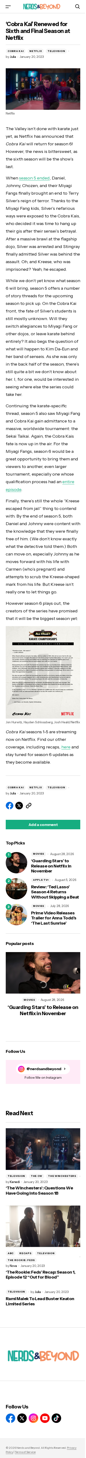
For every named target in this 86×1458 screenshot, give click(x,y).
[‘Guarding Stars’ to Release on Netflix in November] (16, 862)
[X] (22, 1418)
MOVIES (38, 853)
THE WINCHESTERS (62, 1176)
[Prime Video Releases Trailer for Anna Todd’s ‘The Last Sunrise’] (16, 914)
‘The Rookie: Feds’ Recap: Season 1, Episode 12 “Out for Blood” (40, 1275)
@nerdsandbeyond (44, 1069)
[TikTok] (56, 1418)
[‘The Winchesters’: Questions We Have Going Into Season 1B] (43, 1149)
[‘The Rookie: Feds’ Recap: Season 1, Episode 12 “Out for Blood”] (43, 1226)
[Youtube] (45, 1418)
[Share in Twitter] (19, 805)
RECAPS (25, 1253)
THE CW (36, 1176)
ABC (11, 1253)
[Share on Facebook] (9, 805)
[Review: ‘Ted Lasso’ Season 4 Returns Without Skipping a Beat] (16, 888)
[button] (8, 6)
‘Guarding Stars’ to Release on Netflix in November (51, 866)
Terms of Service (25, 1452)
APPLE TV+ (41, 879)
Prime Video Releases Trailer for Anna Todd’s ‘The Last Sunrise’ (53, 918)
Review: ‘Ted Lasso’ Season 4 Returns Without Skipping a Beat (55, 892)
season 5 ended (34, 178)
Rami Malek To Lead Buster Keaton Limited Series (40, 1301)
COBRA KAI (16, 51)
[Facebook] (10, 1418)
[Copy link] (28, 805)
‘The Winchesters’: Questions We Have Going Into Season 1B (39, 1191)
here (65, 747)
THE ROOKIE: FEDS (21, 1260)
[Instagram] (33, 1418)
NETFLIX (35, 51)
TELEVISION (56, 51)
